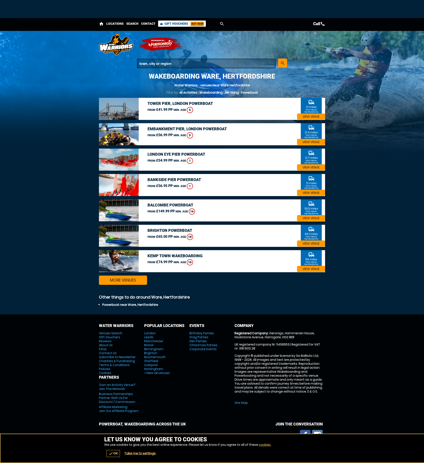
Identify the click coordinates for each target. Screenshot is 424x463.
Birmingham (153, 349)
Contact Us (108, 353)
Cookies (105, 373)
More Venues (123, 280)
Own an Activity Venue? (117, 387)
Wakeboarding (211, 92)
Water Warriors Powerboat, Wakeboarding (116, 44)
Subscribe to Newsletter (117, 357)
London (150, 333)
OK (113, 453)
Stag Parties (198, 337)
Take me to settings (140, 453)
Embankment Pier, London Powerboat (187, 129)
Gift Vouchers (181, 23)
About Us (106, 345)
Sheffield (151, 361)
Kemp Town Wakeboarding (175, 255)
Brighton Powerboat (170, 230)
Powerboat (249, 92)
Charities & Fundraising (117, 361)
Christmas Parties (203, 345)
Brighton (150, 353)
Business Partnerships (117, 398)
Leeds (148, 337)
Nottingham (153, 369)
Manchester (153, 341)
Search (132, 23)
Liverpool (151, 365)
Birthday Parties (201, 333)
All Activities (188, 92)
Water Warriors (186, 85)
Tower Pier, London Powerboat (180, 103)
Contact (148, 23)
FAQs (103, 349)
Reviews (105, 341)
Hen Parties (198, 341)
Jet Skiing (232, 92)
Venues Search (110, 333)
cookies (265, 444)
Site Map (241, 403)
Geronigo (161, 44)
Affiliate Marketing (118, 409)
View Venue (311, 116)
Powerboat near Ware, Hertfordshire (130, 304)
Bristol (148, 345)
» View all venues (157, 373)
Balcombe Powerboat (170, 205)
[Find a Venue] (206, 63)
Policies (104, 369)
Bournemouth (155, 357)
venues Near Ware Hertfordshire (225, 85)
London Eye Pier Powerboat (176, 154)
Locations (115, 23)
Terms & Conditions (114, 365)
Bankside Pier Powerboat (174, 179)
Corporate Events (203, 349)
